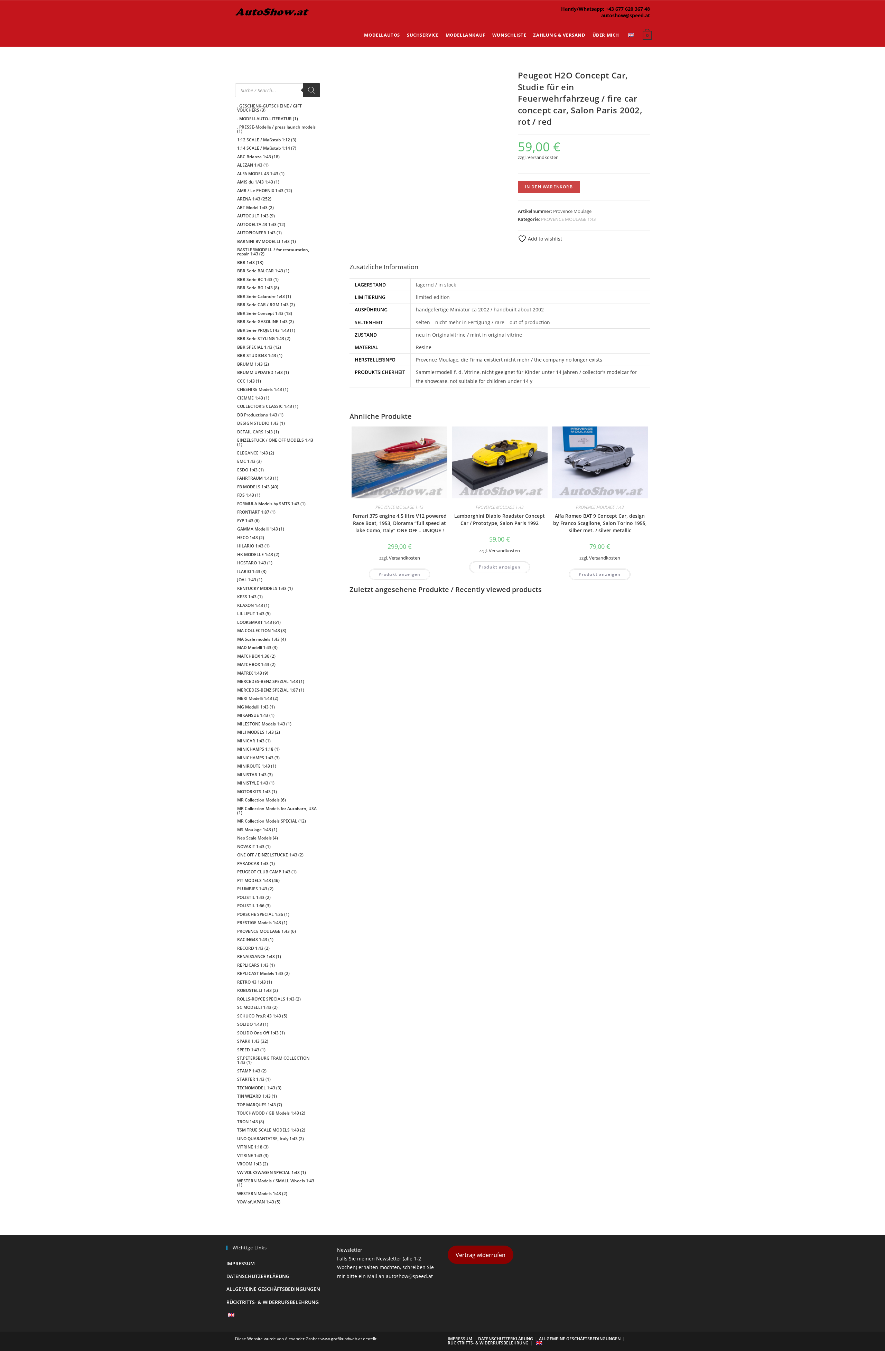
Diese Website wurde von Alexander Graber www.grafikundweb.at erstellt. (306, 1339)
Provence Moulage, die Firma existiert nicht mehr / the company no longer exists (509, 359)
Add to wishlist (544, 238)
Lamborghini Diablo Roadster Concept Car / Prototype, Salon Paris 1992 (499, 519)
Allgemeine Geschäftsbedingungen (273, 1289)
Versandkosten (543, 157)
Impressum (240, 1263)
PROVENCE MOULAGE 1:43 (568, 219)
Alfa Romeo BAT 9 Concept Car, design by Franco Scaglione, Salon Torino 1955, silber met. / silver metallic (600, 523)
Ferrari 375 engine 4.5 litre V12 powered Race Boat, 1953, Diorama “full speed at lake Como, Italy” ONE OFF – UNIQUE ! (400, 523)
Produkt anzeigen (399, 574)
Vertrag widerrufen (480, 1255)
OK (857, 24)
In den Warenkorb (549, 187)
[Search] (311, 90)
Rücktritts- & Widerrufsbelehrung (272, 1302)
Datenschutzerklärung (257, 1276)
